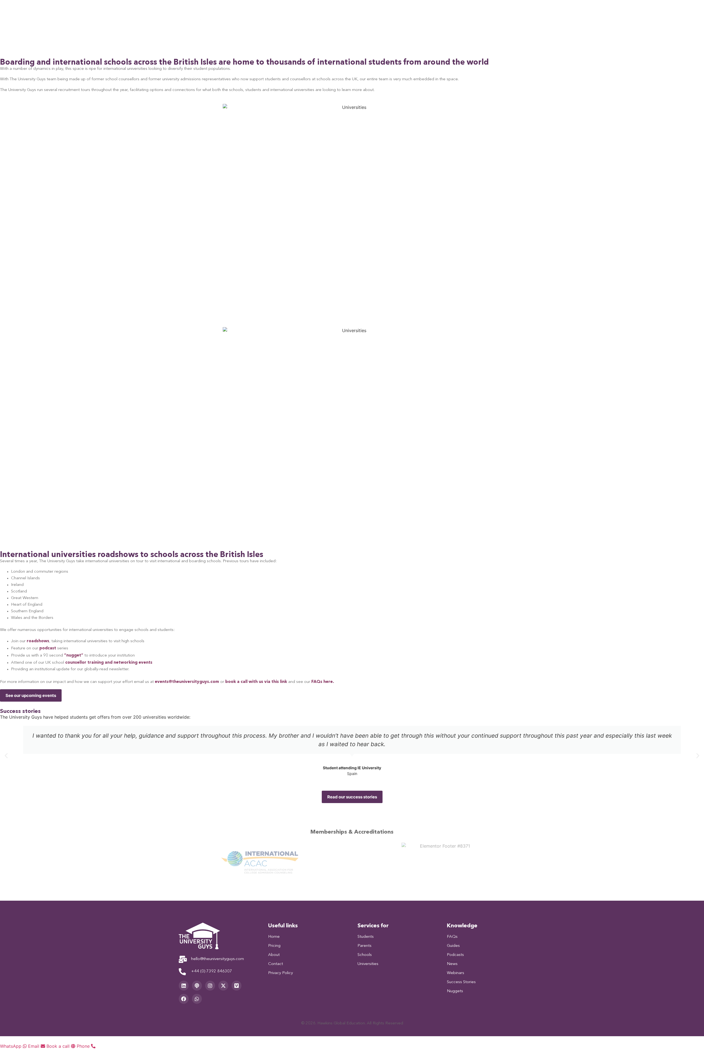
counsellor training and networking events (108, 662)
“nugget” (73, 655)
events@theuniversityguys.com (187, 681)
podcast (48, 647)
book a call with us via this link (256, 681)
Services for (346, 17)
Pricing (376, 17)
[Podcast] (197, 986)
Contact (488, 17)
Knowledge (456, 17)
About (401, 17)
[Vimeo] (236, 986)
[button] (6, 755)
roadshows (38, 640)
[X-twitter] (223, 986)
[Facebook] (184, 999)
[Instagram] (210, 986)
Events (426, 17)
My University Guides (302, 17)
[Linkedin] (184, 986)
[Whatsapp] (197, 999)
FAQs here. (322, 681)
